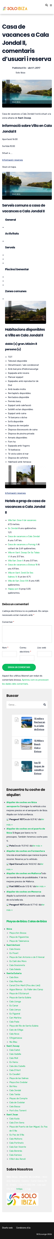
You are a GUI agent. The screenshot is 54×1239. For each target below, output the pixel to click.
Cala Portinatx (16, 1143)
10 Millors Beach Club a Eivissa (39, 746)
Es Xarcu (13, 1062)
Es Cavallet (14, 1074)
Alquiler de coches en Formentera (25, 851)
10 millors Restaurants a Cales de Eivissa (39, 724)
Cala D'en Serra (16, 1122)
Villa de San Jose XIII (18, 580)
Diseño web (7, 1228)
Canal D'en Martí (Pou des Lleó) (24, 985)
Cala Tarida (14, 1094)
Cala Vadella (15, 1054)
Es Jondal (13, 528)
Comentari (8, 622)
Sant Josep (12, 1046)
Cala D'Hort (15, 1070)
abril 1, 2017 (34, 68)
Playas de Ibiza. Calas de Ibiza (26, 921)
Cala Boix (13, 977)
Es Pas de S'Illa (16, 1134)
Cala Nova (14, 1034)
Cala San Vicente (17, 1147)
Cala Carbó (14, 1050)
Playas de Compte (18, 1098)
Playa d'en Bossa (17, 933)
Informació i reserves (12, 160)
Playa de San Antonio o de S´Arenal (26, 957)
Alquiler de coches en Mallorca (23, 873)
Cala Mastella (15, 981)
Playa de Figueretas (19, 937)
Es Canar (13, 1005)
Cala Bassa (14, 1106)
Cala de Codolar (17, 1102)
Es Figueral (14, 1013)
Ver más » (37, 845)
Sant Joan (12, 1114)
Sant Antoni (13, 945)
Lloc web (41, 647)
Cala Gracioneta (17, 965)
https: (20, 1189)
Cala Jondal (15, 1090)
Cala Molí (13, 1058)
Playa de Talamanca (19, 941)
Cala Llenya (15, 1009)
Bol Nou (13, 1086)
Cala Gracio (14, 949)
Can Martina (15, 1017)
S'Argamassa (15, 1038)
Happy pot (13, 589)
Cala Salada (15, 969)
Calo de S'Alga (16, 1030)
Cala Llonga (15, 1001)
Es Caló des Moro (17, 961)
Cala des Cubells (17, 1066)
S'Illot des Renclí (17, 1159)
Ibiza (9, 929)
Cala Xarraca (15, 1155)
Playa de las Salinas (19, 1078)
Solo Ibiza (20, 72)
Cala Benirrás (15, 1151)
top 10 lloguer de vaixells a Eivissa (39, 768)
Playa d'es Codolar (18, 1082)
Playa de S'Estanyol (19, 993)
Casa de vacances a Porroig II (22, 544)
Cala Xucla (14, 1118)
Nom (5, 647)
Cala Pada (14, 1021)
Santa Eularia (13, 973)
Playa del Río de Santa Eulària (23, 1025)
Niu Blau (13, 1042)
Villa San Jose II (15, 560)
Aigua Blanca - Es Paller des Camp (26, 989)
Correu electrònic (25, 649)
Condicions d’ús (23, 1228)
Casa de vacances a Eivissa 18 (23, 564)
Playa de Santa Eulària (20, 997)
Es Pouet (13, 953)
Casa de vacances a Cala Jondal (24, 536)
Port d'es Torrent (17, 1110)
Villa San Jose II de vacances (22, 520)
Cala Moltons (15, 1139)
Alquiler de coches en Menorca (23, 891)
